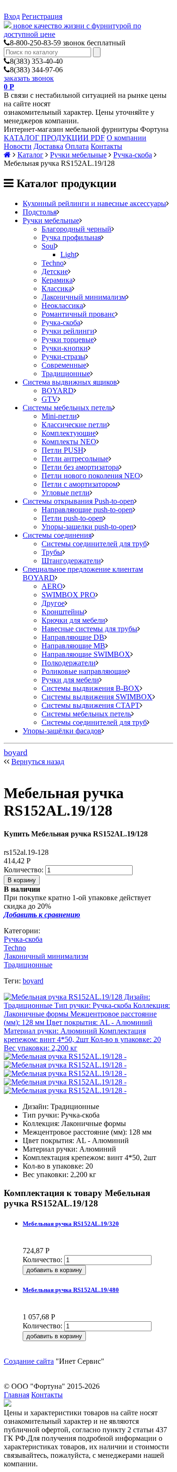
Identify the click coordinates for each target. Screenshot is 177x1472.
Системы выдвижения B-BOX (91, 688)
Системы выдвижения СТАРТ (91, 705)
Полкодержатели (69, 663)
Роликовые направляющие (84, 671)
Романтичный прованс (78, 314)
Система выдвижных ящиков (70, 382)
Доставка (48, 146)
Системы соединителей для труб (94, 544)
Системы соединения (57, 535)
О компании (126, 138)
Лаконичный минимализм (84, 297)
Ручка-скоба (132, 155)
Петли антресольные (75, 459)
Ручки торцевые (68, 340)
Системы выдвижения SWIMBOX (97, 697)
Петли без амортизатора (80, 467)
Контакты (106, 146)
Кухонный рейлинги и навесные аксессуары (94, 203)
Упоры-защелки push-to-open (88, 527)
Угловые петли (66, 493)
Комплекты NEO (69, 442)
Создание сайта (29, 1361)
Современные (64, 365)
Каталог (30, 155)
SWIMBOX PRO (68, 595)
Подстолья (40, 212)
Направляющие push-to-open (87, 510)
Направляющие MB (73, 646)
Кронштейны (63, 612)
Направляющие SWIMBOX (86, 654)
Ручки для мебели (70, 680)
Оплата (77, 146)
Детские (55, 271)
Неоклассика (62, 305)
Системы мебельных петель (67, 408)
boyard (15, 752)
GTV (50, 399)
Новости (18, 146)
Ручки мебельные (78, 155)
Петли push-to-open (72, 518)
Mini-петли (59, 416)
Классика (57, 288)
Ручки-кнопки (65, 348)
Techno (53, 263)
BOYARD (58, 391)
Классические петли (74, 425)
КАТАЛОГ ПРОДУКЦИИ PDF (54, 138)
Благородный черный (76, 229)
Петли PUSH (63, 450)
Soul (48, 246)
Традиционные (66, 374)
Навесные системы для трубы (89, 629)
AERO (52, 586)
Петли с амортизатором (80, 484)
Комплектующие (69, 433)
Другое (53, 603)
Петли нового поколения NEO (91, 476)
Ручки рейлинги (68, 331)
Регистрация (42, 16)
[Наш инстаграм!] (7, 1404)
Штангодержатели (71, 561)
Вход (12, 16)
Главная (16, 1395)
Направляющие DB (73, 637)
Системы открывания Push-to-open (78, 501)
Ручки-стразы (63, 357)
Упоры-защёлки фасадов (62, 731)
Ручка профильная (71, 237)
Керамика (57, 280)
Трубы (52, 552)
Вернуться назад (37, 762)
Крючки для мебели (73, 620)
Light (68, 254)
